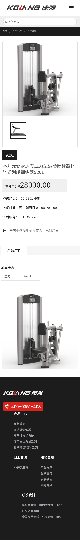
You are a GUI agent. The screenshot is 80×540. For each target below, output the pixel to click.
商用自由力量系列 (25, 441)
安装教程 (46, 479)
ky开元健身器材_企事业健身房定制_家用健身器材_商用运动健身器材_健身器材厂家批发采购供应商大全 (33, 8)
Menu (73, 7)
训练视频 (46, 485)
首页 (4, 31)
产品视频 (46, 467)
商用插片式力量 (24, 435)
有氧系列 (19, 424)
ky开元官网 (21, 467)
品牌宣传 (46, 473)
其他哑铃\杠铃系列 (26, 447)
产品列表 (17, 31)
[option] (40, 79)
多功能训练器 (22, 430)
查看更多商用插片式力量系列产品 (34, 230)
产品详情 (32, 31)
